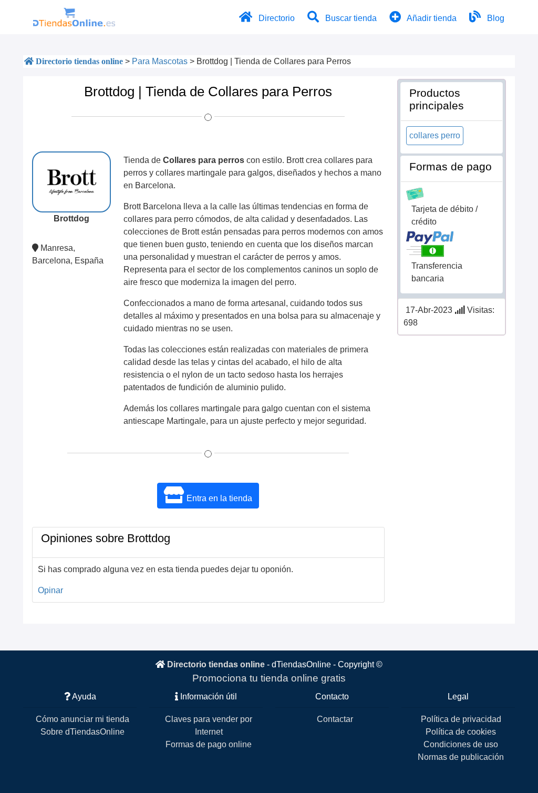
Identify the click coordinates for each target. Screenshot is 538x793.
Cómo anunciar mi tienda (82, 719)
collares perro (434, 135)
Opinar (50, 590)
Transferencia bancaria (436, 272)
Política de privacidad (461, 719)
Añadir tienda (431, 18)
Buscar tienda (350, 18)
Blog (494, 18)
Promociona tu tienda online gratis (269, 678)
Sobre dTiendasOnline (82, 731)
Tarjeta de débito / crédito (444, 215)
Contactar (335, 719)
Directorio (275, 18)
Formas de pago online (208, 744)
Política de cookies (461, 731)
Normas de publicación (461, 757)
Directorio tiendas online (216, 664)
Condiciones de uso (460, 744)
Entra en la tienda (218, 498)
